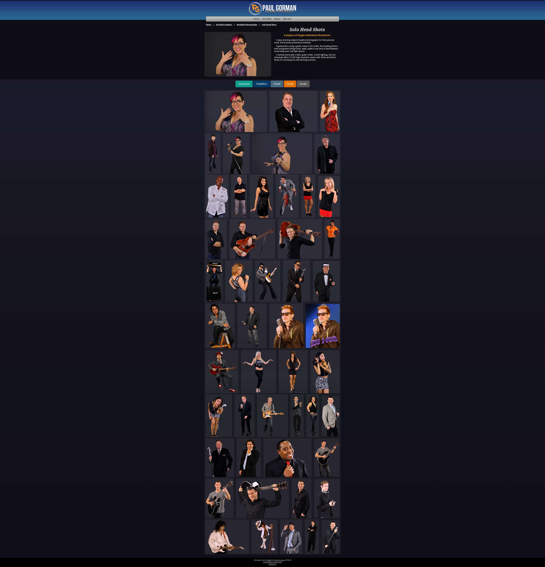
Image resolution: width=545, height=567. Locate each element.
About (277, 19)
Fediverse (272, 564)
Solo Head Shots (269, 25)
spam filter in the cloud (272, 562)
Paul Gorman (279, 560)
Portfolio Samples (224, 25)
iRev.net (287, 19)
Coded (269, 560)
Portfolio (266, 19)
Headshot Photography (247, 25)
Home (257, 19)
